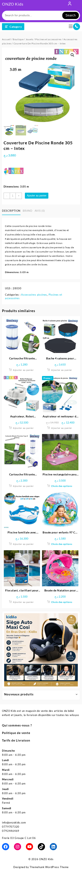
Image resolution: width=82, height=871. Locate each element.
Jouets (29, 39)
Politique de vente (16, 733)
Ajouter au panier (36, 195)
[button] (72, 55)
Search (70, 15)
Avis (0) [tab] (40, 210)
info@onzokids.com (14, 822)
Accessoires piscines (34, 294)
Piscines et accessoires (48, 39)
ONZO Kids (12, 4)
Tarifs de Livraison (16, 740)
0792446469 (10, 830)
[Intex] (13, 171)
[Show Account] (69, 4)
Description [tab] (11, 210)
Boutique (18, 39)
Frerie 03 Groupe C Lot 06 (19, 838)
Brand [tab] (27, 210)
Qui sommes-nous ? (17, 725)
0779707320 (10, 826)
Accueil (6, 39)
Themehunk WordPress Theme (49, 867)
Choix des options (61, 486)
